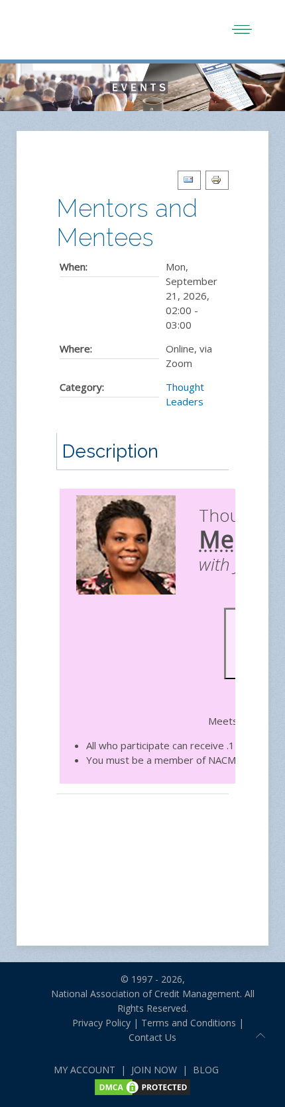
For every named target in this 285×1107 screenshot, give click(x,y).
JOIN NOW (154, 1069)
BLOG (206, 1069)
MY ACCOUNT (84, 1069)
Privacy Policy (96, 1022)
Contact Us (152, 1037)
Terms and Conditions (188, 1022)
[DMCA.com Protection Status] (142, 1086)
